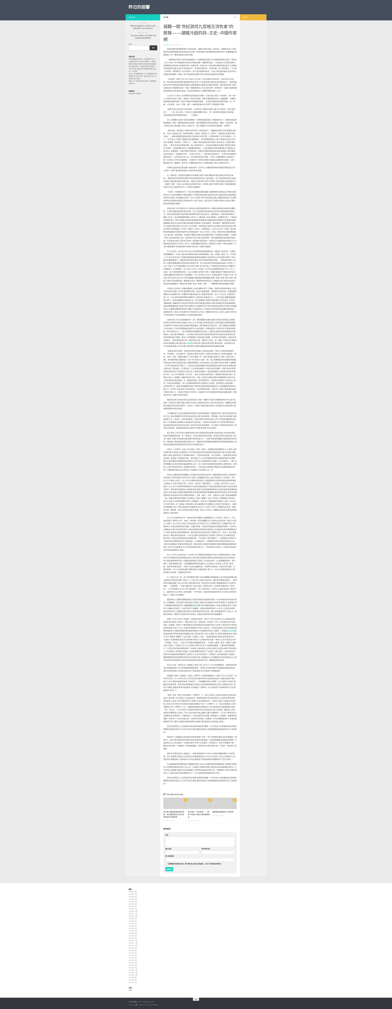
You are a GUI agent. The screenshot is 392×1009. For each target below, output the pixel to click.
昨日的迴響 (139, 7)
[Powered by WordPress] (136, 1004)
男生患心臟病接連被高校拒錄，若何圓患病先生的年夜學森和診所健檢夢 (173, 814)
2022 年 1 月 (133, 982)
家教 (189, 343)
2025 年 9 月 (133, 919)
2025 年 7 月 (133, 924)
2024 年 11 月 (133, 943)
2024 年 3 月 (133, 963)
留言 (167, 835)
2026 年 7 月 (133, 894)
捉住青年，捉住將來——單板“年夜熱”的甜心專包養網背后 (199, 814)
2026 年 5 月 (133, 899)
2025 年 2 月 (133, 936)
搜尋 (130, 44)
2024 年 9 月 (133, 948)
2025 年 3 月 (133, 933)
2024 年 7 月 (133, 953)
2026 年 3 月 (133, 904)
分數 (130, 990)
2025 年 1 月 (133, 938)
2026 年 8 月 (133, 892)
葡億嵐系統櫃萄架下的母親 (222, 812)
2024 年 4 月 (133, 960)
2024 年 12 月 (133, 941)
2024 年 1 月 (133, 968)
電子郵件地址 (206, 849)
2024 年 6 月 (133, 955)
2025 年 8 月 (133, 921)
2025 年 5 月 (133, 928)
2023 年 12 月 (133, 970)
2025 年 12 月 (133, 911)
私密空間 (230, 631)
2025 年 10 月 (133, 916)
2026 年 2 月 (133, 906)
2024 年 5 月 (133, 958)
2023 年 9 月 (133, 977)
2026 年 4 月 (133, 901)
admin (167, 45)
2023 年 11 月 (133, 972)
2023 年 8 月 (133, 980)
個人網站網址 (169, 856)
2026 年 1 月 (133, 909)
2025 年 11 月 (133, 914)
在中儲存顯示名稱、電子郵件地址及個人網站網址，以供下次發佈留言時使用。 (195, 864)
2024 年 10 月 (133, 946)
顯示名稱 (168, 849)
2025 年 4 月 (133, 931)
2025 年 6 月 (133, 926)
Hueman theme (153, 1005)
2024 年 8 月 (133, 950)
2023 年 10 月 (133, 975)
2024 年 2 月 (133, 965)
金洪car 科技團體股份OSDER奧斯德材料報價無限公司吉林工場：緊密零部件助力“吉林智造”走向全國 (143, 76)
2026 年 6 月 (133, 897)
